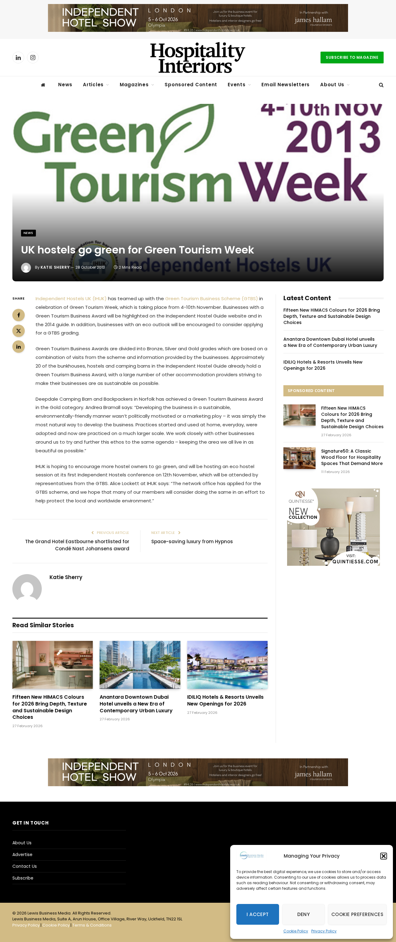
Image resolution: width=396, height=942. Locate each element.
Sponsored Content (191, 84)
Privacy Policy (324, 931)
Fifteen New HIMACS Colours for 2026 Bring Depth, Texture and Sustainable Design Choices (49, 707)
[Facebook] (18, 315)
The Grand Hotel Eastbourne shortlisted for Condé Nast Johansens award (77, 545)
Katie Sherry (55, 267)
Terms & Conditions (92, 925)
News (65, 84)
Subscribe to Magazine (352, 57)
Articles (93, 84)
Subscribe (22, 878)
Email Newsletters (285, 84)
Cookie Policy (295, 931)
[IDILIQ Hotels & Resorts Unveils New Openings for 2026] (227, 665)
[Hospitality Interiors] (198, 57)
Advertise (22, 854)
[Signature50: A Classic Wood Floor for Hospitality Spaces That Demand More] (299, 458)
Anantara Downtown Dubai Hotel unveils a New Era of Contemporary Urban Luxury (136, 704)
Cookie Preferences (357, 914)
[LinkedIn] (18, 346)
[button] (384, 856)
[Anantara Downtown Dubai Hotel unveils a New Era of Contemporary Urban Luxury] (140, 665)
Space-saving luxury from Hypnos (192, 541)
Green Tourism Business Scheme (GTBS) (211, 298)
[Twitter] (18, 331)
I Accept (258, 914)
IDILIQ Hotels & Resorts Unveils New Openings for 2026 (225, 700)
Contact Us (24, 866)
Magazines (134, 84)
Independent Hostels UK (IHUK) (71, 298)
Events (237, 84)
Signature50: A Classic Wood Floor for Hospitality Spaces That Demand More (352, 457)
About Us (332, 84)
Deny (303, 914)
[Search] (381, 85)
